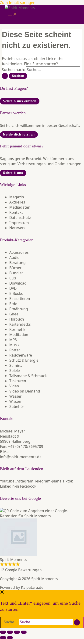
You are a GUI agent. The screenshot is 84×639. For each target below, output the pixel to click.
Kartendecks (20, 324)
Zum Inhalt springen (17, 2)
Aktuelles (17, 202)
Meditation (18, 334)
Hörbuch (16, 319)
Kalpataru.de (32, 587)
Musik (14, 344)
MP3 (13, 339)
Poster (14, 350)
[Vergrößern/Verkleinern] (3, 632)
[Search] (77, 622)
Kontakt (16, 212)
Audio (14, 257)
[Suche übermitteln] (5, 76)
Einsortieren (19, 298)
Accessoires (18, 252)
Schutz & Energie (23, 360)
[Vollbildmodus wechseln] (10, 632)
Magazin (16, 197)
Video (14, 386)
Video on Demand (24, 391)
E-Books (16, 293)
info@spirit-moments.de (21, 456)
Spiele (14, 370)
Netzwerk (17, 227)
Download (18, 283)
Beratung (17, 262)
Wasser (15, 396)
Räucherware (20, 355)
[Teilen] (17, 632)
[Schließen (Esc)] (24, 632)
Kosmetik (17, 329)
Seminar (16, 365)
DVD (13, 288)
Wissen (15, 401)
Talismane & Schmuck (28, 375)
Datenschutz (20, 217)
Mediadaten (19, 207)
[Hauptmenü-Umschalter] (12, 14)
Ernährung (18, 308)
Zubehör (16, 406)
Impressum (19, 222)
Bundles (16, 272)
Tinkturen (17, 380)
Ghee (13, 314)
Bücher (15, 267)
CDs (12, 278)
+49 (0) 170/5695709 (25, 446)
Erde (13, 303)
